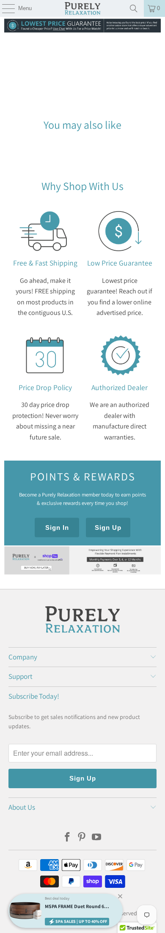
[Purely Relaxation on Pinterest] (82, 838)
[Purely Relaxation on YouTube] (97, 838)
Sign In (57, 527)
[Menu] (4, 8)
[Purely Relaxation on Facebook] (67, 838)
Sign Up (108, 527)
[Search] (134, 8)
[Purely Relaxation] (82, 8)
